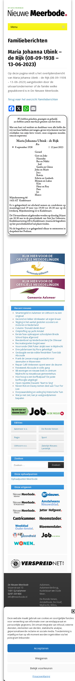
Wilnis (53, 605)
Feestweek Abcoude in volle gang (32, 367)
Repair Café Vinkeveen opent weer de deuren (38, 364)
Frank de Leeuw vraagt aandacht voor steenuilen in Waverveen (34, 360)
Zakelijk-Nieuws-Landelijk (50, 447)
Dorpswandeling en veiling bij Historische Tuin (39, 392)
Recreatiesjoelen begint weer (30, 343)
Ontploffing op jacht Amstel (29, 331)
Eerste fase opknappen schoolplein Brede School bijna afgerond (37, 336)
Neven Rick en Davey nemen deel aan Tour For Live (39, 387)
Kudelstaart (46, 590)
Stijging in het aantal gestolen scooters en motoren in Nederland (36, 324)
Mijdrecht (44, 605)
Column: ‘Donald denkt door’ (30, 328)
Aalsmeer (45, 584)
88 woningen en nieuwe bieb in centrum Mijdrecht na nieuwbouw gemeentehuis (35, 372)
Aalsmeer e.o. (21, 428)
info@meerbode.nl (17, 596)
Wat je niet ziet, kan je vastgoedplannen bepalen (35, 397)
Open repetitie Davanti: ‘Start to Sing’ (34, 383)
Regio (17, 437)
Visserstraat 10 (15, 587)
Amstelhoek (46, 602)
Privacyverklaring (41, 676)
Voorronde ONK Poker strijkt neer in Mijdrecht (39, 346)
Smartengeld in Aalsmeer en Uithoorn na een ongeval (38, 314)
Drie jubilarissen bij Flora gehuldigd (33, 349)
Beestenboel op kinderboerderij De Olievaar (38, 340)
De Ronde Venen (50, 428)
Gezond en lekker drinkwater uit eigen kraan (38, 319)
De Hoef (57, 602)
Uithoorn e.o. (20, 445)
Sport (44, 437)
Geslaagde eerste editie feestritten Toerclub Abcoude (38, 354)
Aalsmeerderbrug (49, 587)
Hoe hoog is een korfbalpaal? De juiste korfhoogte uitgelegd (35, 378)
